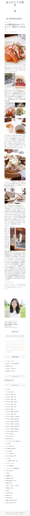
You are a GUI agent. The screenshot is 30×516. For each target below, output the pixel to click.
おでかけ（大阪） (10, 404)
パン (7, 458)
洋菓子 (7, 495)
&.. (6, 389)
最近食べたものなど (10, 371)
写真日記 (8, 478)
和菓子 (7, 483)
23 (20, 347)
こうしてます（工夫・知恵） (12, 441)
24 (23, 347)
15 (17, 344)
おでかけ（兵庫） (10, 399)
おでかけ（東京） (10, 414)
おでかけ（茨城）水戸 (11, 431)
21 (15, 347)
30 (20, 349)
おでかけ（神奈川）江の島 (12, 423)
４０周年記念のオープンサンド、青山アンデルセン (15, 26)
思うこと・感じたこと (11, 485)
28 (15, 349)
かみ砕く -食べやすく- (11, 368)
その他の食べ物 (9, 448)
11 (7, 344)
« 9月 (6, 352)
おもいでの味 (9, 433)
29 (17, 349)
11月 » (8, 352)
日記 (7, 490)
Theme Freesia (10, 514)
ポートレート (9, 463)
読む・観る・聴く (10, 502)
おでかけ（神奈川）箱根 (11, 426)
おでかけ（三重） (10, 394)
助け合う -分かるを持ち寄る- (13, 363)
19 (9, 347)
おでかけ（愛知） (10, 409)
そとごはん (7, 21)
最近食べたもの (9, 366)
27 (12, 349)
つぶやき (8, 451)
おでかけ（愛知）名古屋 (11, 411)
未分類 (7, 492)
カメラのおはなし (10, 455)
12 (9, 344)
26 (9, 349)
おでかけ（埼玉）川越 (11, 401)
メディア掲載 (9, 465)
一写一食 (8, 470)
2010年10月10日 (12, 31)
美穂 (7, 31)
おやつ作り (8, 436)
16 (20, 344)
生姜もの (8, 497)
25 (7, 349)
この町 (7, 443)
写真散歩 (8, 475)
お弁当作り (8, 438)
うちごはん (8, 391)
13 (12, 344)
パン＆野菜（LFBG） (10, 460)
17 (23, 344)
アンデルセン (9, 66)
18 (7, 347)
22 (17, 347)
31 (23, 349)
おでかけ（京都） (10, 396)
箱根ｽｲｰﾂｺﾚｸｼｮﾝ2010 (10, 500)
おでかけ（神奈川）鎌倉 (11, 428)
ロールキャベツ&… (10, 361)
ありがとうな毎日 (15, 3)
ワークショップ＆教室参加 (12, 468)
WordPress (21, 514)
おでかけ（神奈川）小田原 (12, 416)
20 (12, 347)
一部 (7, 473)
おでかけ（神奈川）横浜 (11, 419)
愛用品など (8, 488)
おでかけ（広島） (10, 406)
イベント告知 (9, 453)
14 (15, 344)
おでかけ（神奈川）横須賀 (12, 421)
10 (23, 341)
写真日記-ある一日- (10, 480)
